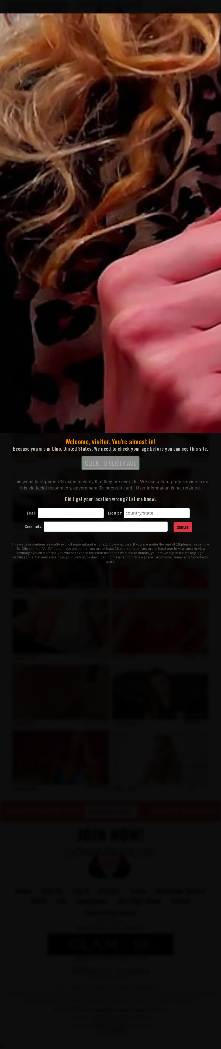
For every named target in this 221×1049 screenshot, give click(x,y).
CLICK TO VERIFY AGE (110, 463)
